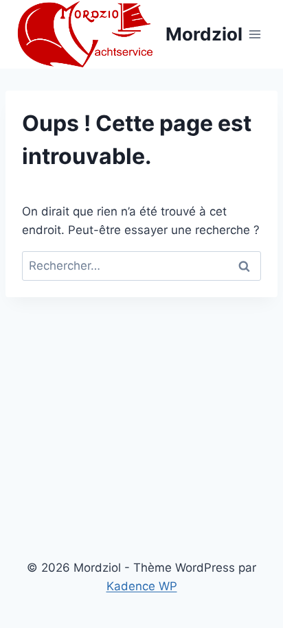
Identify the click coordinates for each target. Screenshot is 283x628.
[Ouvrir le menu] (255, 34)
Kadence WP (141, 586)
